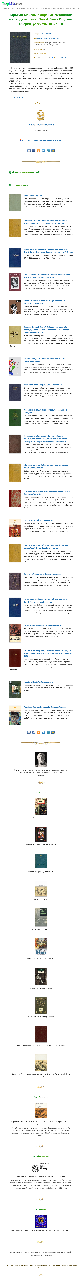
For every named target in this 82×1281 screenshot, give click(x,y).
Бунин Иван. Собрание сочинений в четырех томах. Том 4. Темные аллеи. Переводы (47, 600)
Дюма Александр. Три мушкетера (41, 1017)
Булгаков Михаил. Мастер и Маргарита (41, 818)
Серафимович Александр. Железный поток (43, 625)
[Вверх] (41, 1275)
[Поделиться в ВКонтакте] (29, 150)
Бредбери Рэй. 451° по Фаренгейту (41, 958)
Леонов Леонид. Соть (33, 195)
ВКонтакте (61, 1252)
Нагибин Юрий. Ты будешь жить (38, 682)
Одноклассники (36, 1255)
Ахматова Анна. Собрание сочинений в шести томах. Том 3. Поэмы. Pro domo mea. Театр (47, 275)
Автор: (36, 34)
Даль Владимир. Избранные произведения (43, 385)
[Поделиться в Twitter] (43, 150)
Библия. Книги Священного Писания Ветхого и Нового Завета (41, 1045)
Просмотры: (38, 49)
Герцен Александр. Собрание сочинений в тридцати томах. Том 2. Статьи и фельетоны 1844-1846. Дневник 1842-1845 (48, 653)
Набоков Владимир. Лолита (41, 988)
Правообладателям (41, 130)
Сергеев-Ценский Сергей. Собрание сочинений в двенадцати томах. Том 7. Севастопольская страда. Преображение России (46, 330)
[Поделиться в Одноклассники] (38, 150)
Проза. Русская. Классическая (48, 38)
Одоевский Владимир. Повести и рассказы (43, 574)
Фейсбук (69, 1252)
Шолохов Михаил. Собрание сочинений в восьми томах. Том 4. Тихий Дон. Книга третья (46, 546)
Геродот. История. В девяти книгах (41, 872)
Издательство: (39, 43)
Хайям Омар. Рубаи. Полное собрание (41, 845)
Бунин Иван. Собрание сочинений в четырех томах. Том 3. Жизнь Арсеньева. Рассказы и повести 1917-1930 (48, 250)
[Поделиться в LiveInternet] (48, 150)
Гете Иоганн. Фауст (41, 899)
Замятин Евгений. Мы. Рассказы (38, 520)
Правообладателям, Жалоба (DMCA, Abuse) (24, 1252)
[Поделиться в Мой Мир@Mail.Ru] (53, 150)
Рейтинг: (37, 53)
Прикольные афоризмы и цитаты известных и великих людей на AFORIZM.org (41, 1230)
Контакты (48, 1255)
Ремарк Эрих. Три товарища (41, 929)
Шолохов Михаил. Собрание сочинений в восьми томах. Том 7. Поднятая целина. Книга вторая (46, 222)
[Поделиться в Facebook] (33, 150)
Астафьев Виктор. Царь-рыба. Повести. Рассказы (45, 707)
